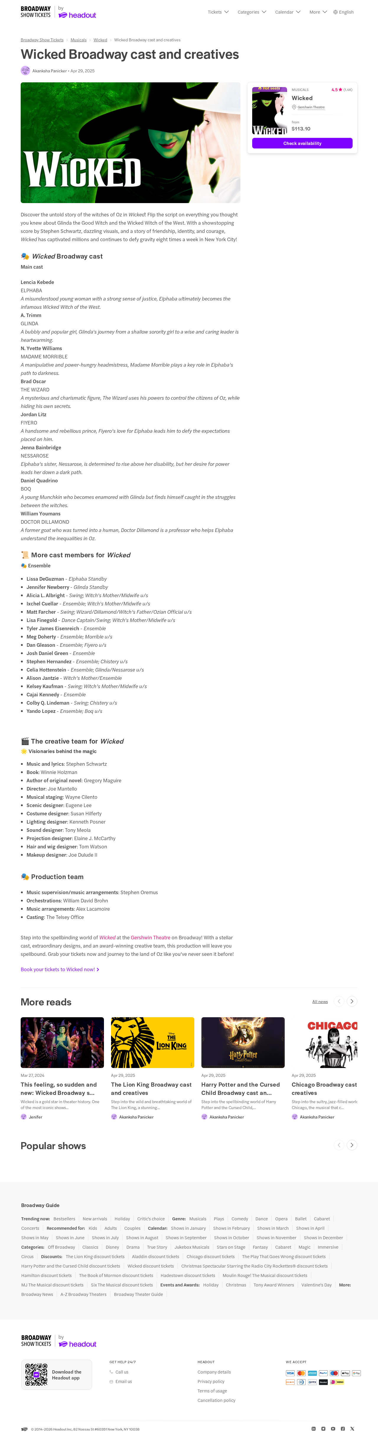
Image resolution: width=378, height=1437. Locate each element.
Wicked (100, 40)
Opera (281, 1219)
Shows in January (188, 1228)
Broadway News (37, 1294)
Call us (121, 1372)
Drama (133, 1247)
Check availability (303, 143)
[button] (218, 11)
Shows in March (273, 1228)
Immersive (328, 1247)
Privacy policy (211, 1381)
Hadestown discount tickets (188, 1275)
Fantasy (260, 1247)
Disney (112, 1247)
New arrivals (95, 1219)
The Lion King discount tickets (95, 1256)
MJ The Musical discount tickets (52, 1285)
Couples (132, 1228)
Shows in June (70, 1237)
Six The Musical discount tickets (122, 1285)
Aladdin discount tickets (155, 1256)
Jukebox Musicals (192, 1247)
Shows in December (323, 1237)
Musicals (79, 40)
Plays (219, 1219)
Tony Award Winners (274, 1285)
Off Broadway (61, 1247)
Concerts (30, 1228)
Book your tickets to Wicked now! (58, 969)
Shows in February (231, 1228)
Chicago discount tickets (211, 1256)
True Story (157, 1247)
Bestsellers (64, 1219)
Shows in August (142, 1237)
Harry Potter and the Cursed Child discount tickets (70, 1266)
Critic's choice (151, 1219)
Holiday (122, 1219)
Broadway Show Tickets (42, 40)
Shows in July (105, 1237)
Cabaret (322, 1219)
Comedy (240, 1219)
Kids (93, 1228)
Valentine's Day (317, 1285)
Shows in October (231, 1237)
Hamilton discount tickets (46, 1275)
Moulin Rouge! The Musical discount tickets (265, 1275)
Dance (261, 1219)
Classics (90, 1247)
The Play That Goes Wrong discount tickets (284, 1256)
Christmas (236, 1285)
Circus (27, 1256)
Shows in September (186, 1237)
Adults (111, 1228)
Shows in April (310, 1228)
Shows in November (276, 1237)
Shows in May (34, 1237)
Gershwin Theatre (151, 937)
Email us (123, 1381)
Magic (304, 1247)
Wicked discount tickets (151, 1266)
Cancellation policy (216, 1400)
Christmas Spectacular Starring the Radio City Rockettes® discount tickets (254, 1266)
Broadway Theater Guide (138, 1294)
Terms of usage (212, 1391)
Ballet (301, 1219)
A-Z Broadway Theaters (84, 1294)
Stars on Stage (231, 1247)
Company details (214, 1372)
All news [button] (320, 1001)
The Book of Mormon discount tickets (116, 1275)
